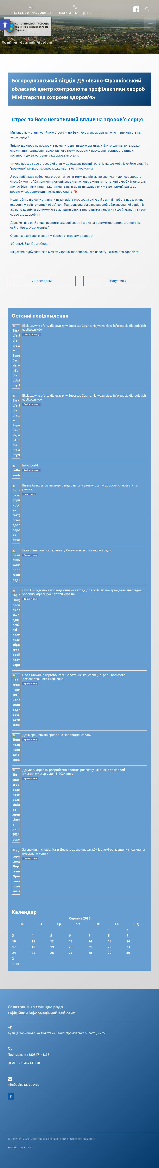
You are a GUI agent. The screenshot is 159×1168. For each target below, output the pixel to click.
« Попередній (42, 281)
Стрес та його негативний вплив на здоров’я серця (77, 119)
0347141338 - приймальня (30, 13)
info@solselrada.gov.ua (23, 1085)
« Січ (15, 964)
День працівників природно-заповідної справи (57, 735)
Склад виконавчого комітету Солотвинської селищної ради (66, 550)
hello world (30, 465)
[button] (5, 24)
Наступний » (117, 281)
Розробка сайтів (17, 1147)
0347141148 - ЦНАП (75, 13)
